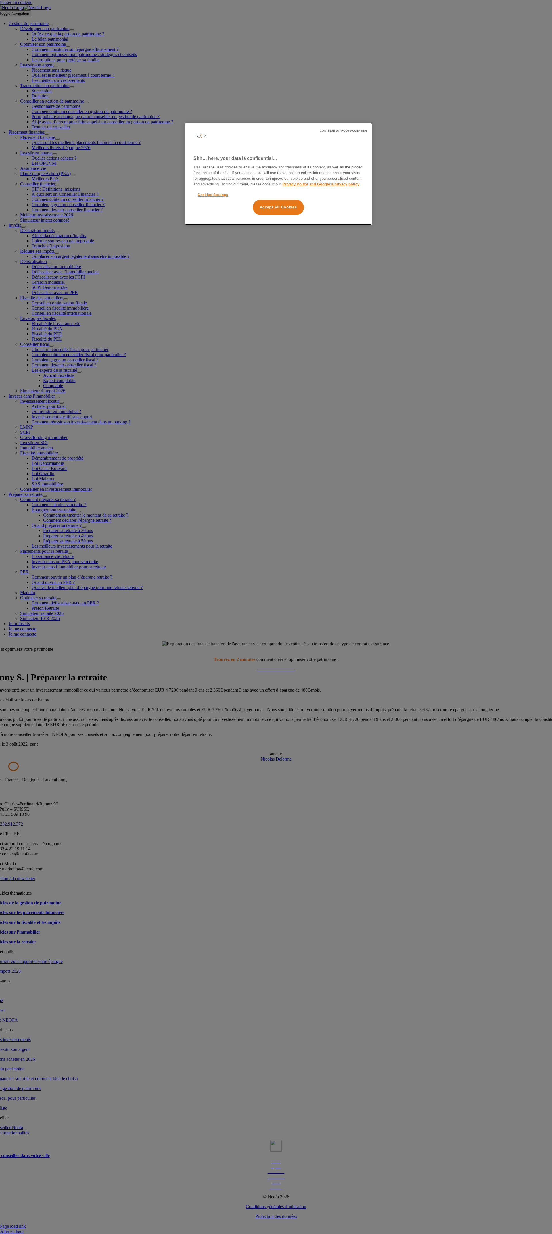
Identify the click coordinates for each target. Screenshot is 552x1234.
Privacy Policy (295, 184)
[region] (278, 174)
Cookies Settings (213, 195)
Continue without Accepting (343, 130)
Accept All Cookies (278, 207)
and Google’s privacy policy (334, 184)
